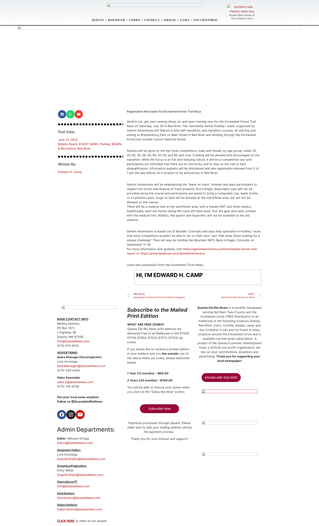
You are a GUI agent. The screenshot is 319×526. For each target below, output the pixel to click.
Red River (84, 148)
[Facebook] (61, 414)
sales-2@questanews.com (75, 382)
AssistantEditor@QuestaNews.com (81, 459)
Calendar (211, 100)
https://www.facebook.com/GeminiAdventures (172, 253)
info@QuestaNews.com (73, 341)
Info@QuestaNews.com (73, 486)
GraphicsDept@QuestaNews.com (80, 475)
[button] (62, 114)
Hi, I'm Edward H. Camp (169, 275)
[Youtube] (80, 414)
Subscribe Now (159, 409)
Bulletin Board (67, 144)
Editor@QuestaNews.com (75, 443)
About (187, 100)
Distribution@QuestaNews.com (78, 498)
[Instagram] (71, 414)
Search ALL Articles (159, 100)
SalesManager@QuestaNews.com (81, 366)
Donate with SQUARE (221, 377)
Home (105, 100)
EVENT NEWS (88, 144)
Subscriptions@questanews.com (79, 509)
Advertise (124, 100)
